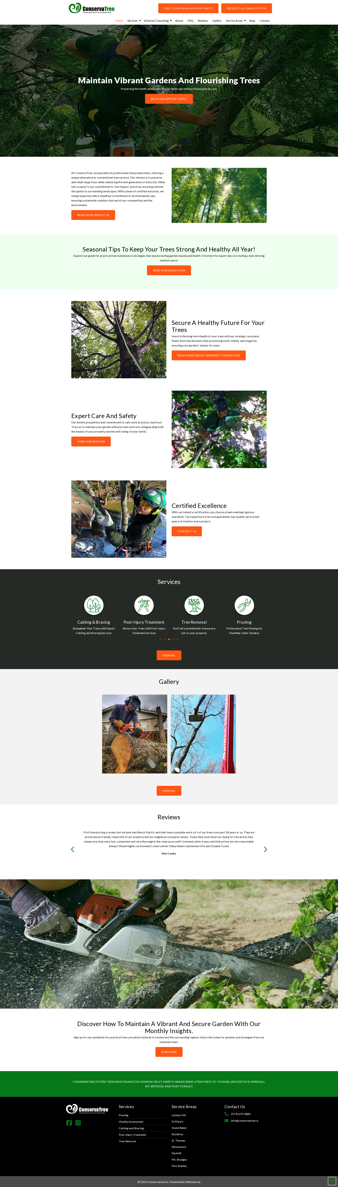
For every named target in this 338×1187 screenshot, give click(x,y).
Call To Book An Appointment (188, 8)
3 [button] (169, 639)
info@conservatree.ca (244, 1120)
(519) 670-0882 (241, 1113)
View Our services (91, 441)
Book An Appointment (169, 98)
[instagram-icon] (79, 1124)
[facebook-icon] (70, 1124)
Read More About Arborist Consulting (208, 355)
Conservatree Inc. (158, 1181)
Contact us (186, 531)
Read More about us (93, 215)
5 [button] (178, 639)
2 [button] (165, 639)
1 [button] (161, 639)
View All (169, 790)
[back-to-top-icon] (331, 1181)
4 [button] (173, 639)
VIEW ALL (169, 655)
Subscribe (169, 1052)
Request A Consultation (246, 8)
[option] (94, 616)
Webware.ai (193, 1181)
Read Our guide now (169, 270)
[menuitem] (119, 20)
